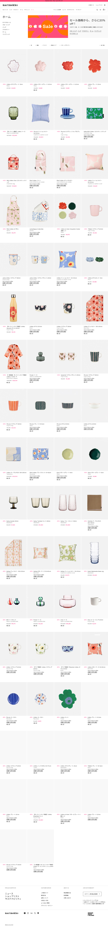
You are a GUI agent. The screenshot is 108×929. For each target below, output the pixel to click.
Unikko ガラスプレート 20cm (68, 766)
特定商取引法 (67, 893)
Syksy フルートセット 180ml (69, 521)
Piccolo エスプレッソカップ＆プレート (70, 132)
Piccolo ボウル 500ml (63, 424)
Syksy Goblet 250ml (12, 521)
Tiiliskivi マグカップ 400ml (95, 229)
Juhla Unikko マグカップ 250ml (11, 278)
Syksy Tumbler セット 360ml (41, 521)
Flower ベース (33, 375)
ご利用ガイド (91, 5)
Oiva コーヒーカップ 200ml (95, 620)
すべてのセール (7, 22)
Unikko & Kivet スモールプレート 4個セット (70, 815)
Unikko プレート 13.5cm (94, 717)
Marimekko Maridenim (54, 0)
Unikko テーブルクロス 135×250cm (16, 472)
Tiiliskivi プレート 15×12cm (95, 766)
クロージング (5, 9)
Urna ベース (63, 620)
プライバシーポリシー (47, 905)
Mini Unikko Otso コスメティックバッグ (16, 181)
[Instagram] (28, 913)
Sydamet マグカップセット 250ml (70, 375)
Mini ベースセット (11, 620)
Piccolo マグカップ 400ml (14, 424)
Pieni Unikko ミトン (35, 180)
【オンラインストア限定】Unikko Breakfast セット (42, 815)
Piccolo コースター (11, 717)
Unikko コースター (38, 717)
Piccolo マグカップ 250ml (91, 375)
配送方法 (43, 895)
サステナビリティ (70, 9)
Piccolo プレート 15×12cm (37, 424)
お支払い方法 (44, 900)
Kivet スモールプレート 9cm (65, 472)
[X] (35, 913)
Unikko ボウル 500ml (36, 326)
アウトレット (27, 9)
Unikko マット (64, 717)
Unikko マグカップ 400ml (13, 667)
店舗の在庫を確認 (88, 136)
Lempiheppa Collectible (36, 229)
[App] (31, 913)
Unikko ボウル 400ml (90, 424)
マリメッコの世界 (57, 9)
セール (32, 9)
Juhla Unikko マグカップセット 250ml (40, 278)
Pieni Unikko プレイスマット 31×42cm (40, 472)
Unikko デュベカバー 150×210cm (93, 326)
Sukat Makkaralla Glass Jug (96, 571)
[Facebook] (24, 913)
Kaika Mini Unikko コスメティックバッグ (95, 131)
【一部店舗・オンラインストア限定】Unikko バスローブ (16, 376)
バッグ (10, 9)
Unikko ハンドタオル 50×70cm (42, 766)
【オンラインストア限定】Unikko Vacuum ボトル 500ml (16, 327)
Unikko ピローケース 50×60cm (96, 667)
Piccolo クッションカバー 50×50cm (41, 132)
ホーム (21, 9)
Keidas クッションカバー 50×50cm (71, 571)
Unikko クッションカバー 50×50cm (95, 181)
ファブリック (6, 34)
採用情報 (66, 895)
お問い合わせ (67, 898)
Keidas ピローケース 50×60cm (42, 571)
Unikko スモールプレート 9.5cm (43, 84)
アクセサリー (16, 9)
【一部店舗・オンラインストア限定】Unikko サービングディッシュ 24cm (43, 865)
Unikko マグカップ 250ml (64, 326)
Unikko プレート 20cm (94, 84)
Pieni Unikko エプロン (13, 229)
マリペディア (78, 9)
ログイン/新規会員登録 (91, 894)
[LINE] (38, 913)
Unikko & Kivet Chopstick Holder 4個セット (70, 230)
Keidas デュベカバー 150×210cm (15, 571)
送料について (44, 898)
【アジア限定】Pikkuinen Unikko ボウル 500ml (70, 668)
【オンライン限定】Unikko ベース (16, 131)
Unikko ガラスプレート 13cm (15, 84)
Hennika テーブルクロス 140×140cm (94, 522)
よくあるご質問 (45, 903)
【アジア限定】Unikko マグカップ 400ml (42, 668)
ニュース (64, 9)
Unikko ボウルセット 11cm (95, 278)
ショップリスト (99, 5)
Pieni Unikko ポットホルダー (65, 180)
